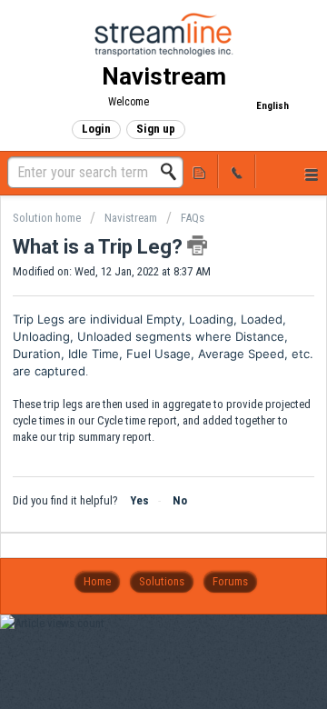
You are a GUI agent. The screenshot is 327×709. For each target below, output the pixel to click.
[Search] (173, 172)
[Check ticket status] (200, 171)
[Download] (129, 337)
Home (97, 581)
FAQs (192, 218)
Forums (230, 581)
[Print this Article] (197, 245)
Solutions (161, 581)
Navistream (130, 218)
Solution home (48, 218)
